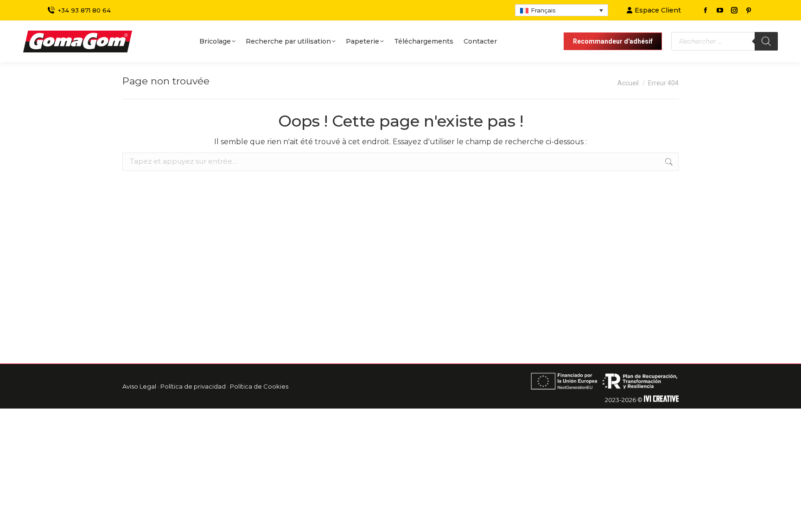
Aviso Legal (139, 386)
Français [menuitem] (543, 10)
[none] (562, 10)
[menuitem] (562, 10)
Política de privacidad (193, 386)
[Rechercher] (766, 41)
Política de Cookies (259, 386)
